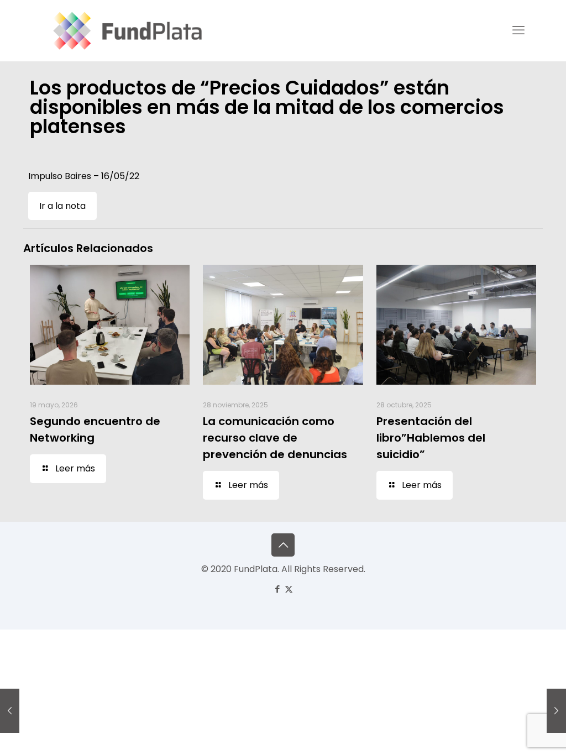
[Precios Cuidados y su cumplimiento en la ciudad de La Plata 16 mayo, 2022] (9, 711)
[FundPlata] (126, 30)
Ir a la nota (62, 206)
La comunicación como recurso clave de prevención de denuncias (275, 437)
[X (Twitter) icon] (289, 589)
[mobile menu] (518, 30)
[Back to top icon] (283, 545)
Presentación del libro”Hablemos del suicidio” (430, 437)
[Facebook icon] (277, 589)
